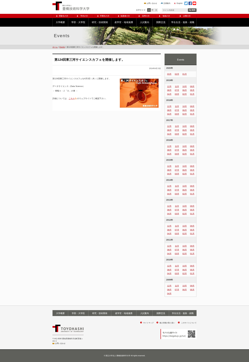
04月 (169, 94)
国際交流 (160, 22)
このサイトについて (189, 323)
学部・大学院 (78, 22)
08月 (169, 90)
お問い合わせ (152, 3)
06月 (184, 90)
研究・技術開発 (100, 22)
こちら (72, 98)
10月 (184, 86)
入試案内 (144, 22)
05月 (192, 90)
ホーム (55, 47)
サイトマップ (148, 323)
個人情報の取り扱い (167, 323)
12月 (169, 86)
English (180, 3)
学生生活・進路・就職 (182, 22)
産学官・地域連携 (124, 22)
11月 (177, 86)
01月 (184, 74)
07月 (177, 90)
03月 (169, 74)
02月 (177, 74)
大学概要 (60, 22)
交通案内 (166, 3)
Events (62, 47)
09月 (192, 86)
